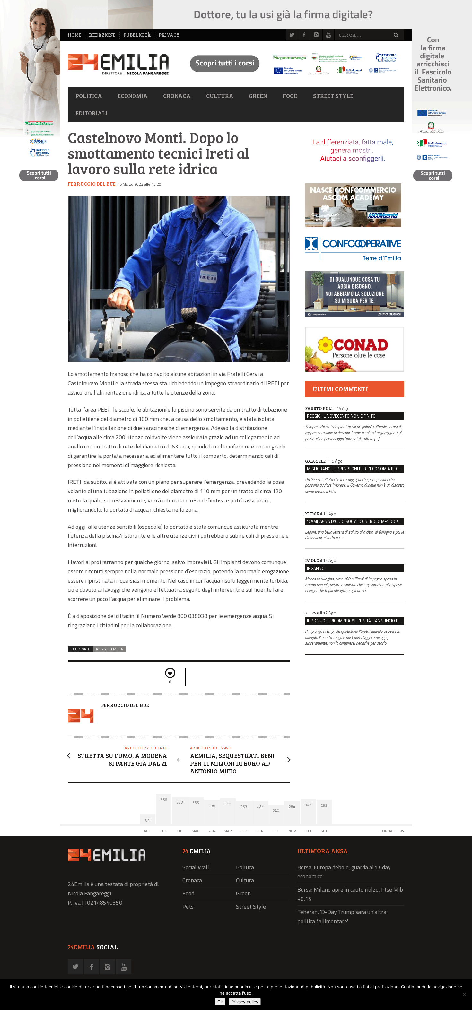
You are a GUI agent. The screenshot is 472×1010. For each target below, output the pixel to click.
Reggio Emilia (109, 649)
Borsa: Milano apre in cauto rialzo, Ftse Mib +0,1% (350, 894)
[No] (464, 994)
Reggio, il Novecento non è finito (341, 416)
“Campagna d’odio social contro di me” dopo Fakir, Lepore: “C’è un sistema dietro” (355, 521)
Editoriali (91, 113)
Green (258, 96)
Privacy (169, 35)
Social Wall (195, 867)
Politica (88, 96)
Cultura (219, 96)
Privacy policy (244, 1001)
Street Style (333, 96)
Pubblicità (137, 35)
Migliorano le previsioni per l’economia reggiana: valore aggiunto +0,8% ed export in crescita (355, 469)
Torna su (389, 831)
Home (74, 35)
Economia (133, 96)
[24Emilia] (118, 64)
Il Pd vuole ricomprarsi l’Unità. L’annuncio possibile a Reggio (355, 620)
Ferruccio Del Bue (92, 183)
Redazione (102, 35)
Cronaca (177, 96)
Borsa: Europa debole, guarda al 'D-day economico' (344, 872)
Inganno (316, 568)
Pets (188, 906)
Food (290, 96)
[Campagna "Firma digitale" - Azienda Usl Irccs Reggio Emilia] (290, 75)
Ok (220, 1001)
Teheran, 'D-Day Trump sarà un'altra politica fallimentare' (341, 917)
